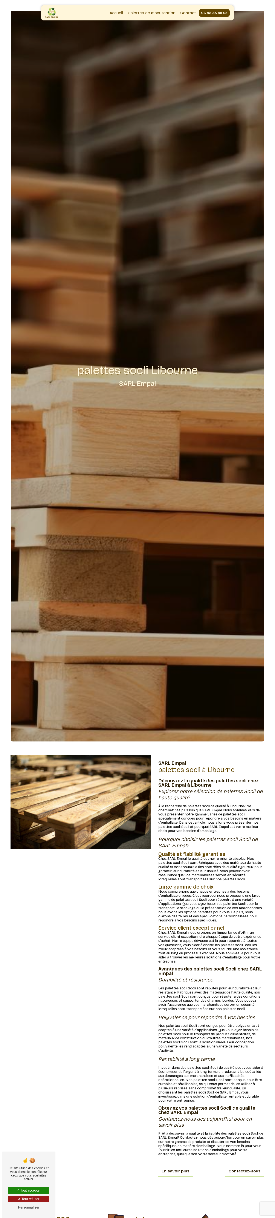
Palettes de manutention (152, 12)
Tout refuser (30, 1199)
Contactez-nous (245, 1171)
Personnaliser (28, 1207)
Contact (188, 12)
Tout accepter (30, 1190)
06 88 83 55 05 (214, 13)
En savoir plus (175, 1171)
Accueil (116, 12)
